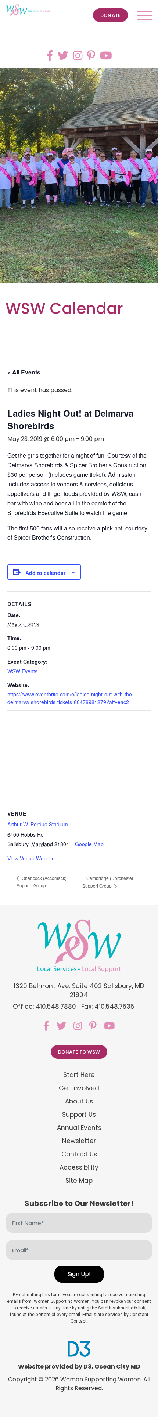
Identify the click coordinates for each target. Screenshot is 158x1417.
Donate (110, 15)
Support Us (79, 1114)
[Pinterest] (91, 55)
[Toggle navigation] (144, 15)
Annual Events (79, 1128)
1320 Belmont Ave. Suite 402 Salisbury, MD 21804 (79, 990)
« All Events (23, 372)
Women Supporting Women (100, 1379)
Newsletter (79, 1141)
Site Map (79, 1181)
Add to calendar (45, 572)
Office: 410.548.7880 (44, 1006)
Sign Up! (79, 1274)
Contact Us (79, 1154)
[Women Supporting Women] (28, 10)
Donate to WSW (79, 1051)
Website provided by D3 (54, 1366)
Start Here (79, 1075)
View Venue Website (31, 858)
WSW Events (22, 671)
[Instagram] (77, 55)
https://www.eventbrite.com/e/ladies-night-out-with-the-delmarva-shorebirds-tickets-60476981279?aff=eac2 (70, 698)
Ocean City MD (117, 1366)
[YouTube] (106, 55)
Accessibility (79, 1167)
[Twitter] (63, 55)
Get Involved (79, 1088)
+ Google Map (87, 844)
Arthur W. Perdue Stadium (37, 824)
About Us (79, 1101)
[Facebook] (49, 55)
